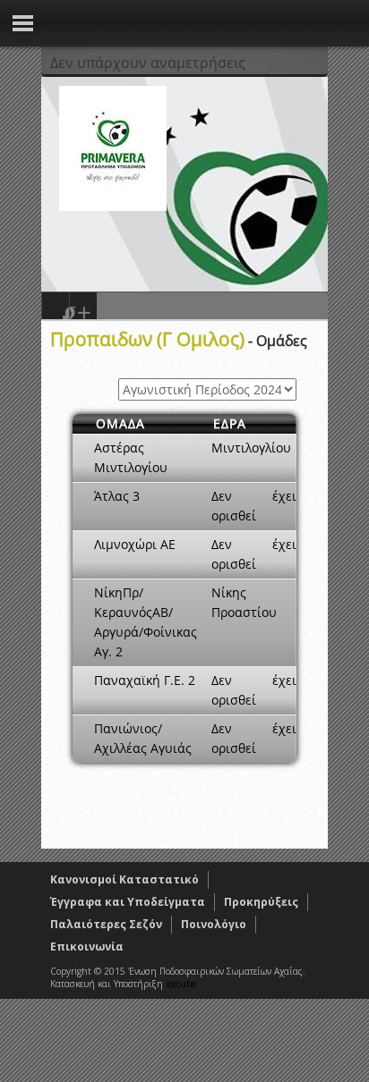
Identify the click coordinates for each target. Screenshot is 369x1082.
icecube (181, 983)
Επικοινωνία (87, 946)
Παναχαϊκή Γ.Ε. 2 (144, 680)
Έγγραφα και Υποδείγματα (127, 901)
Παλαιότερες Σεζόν (106, 924)
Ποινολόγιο (213, 924)
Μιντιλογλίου (251, 447)
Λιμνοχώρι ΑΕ (135, 544)
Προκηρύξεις (261, 901)
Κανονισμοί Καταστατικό (124, 879)
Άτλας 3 (117, 495)
